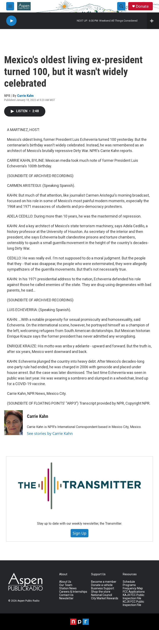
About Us (65, 581)
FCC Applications (134, 591)
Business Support (102, 588)
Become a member (103, 581)
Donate (142, 6)
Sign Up (79, 533)
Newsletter (66, 598)
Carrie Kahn (25, 96)
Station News (68, 588)
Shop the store (100, 591)
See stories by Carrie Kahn (50, 433)
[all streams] (153, 20)
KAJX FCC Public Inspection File (133, 597)
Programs (129, 585)
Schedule (129, 581)
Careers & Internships (73, 591)
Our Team (65, 585)
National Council (101, 595)
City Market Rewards (104, 598)
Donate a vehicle (102, 585)
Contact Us (66, 595)
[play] (11, 20)
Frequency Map (133, 588)
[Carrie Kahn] (13, 422)
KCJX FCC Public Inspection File (133, 603)
